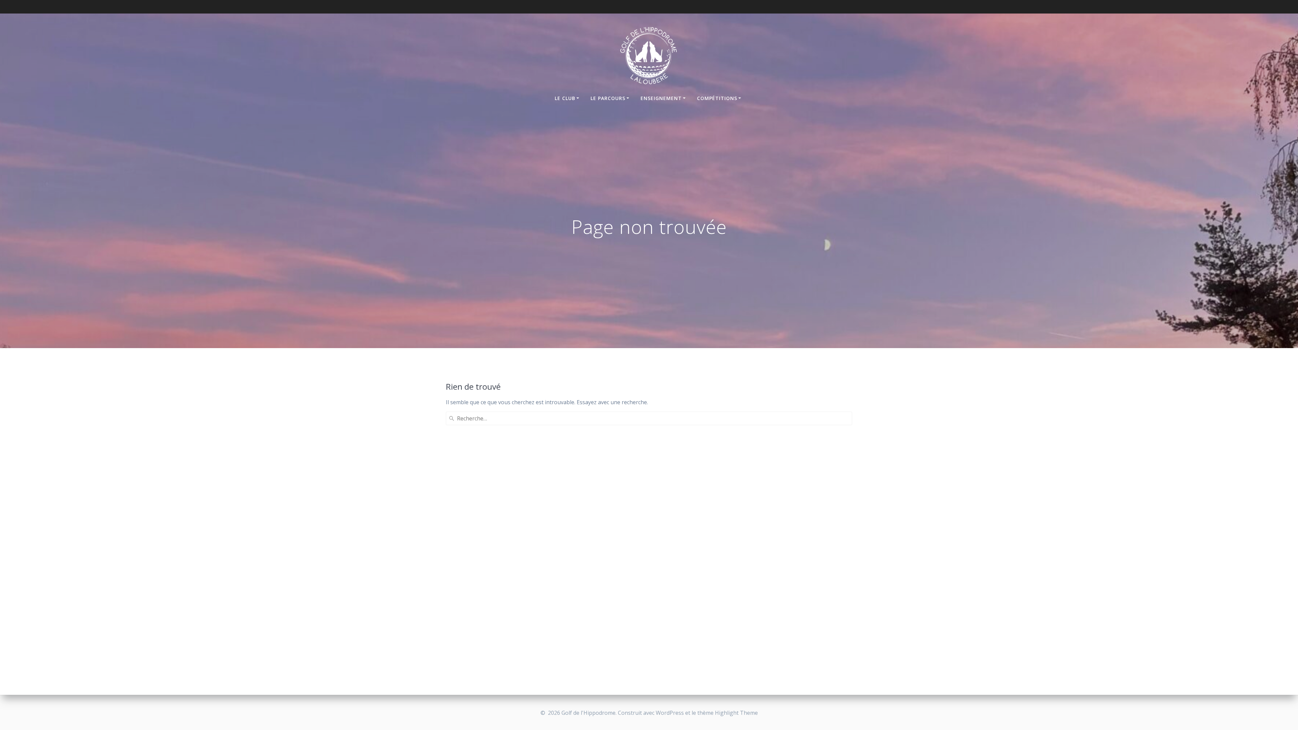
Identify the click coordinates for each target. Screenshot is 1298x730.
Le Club (565, 98)
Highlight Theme (736, 712)
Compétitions (717, 98)
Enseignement (661, 98)
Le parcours (608, 98)
